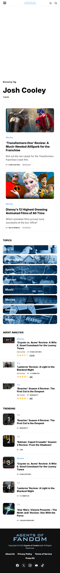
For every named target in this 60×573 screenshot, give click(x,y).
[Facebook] (17, 565)
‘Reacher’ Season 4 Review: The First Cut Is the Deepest (36, 390)
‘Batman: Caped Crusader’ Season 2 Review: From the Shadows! (37, 443)
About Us (10, 554)
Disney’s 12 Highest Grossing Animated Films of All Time (26, 211)
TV (18, 363)
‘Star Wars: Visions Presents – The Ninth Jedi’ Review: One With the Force (37, 512)
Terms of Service (43, 554)
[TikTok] (42, 565)
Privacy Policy (25, 554)
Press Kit (30, 558)
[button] (5, 3)
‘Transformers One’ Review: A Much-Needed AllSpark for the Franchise (28, 146)
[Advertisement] (30, 43)
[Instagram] (30, 565)
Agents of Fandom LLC (33, 545)
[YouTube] (36, 565)
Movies (9, 137)
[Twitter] (23, 565)
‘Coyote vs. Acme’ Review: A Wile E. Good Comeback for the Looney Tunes (37, 345)
